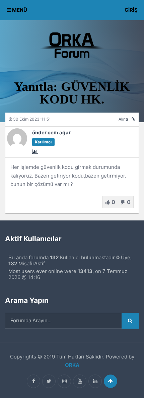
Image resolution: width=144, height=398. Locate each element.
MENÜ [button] (19, 10)
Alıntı (123, 119)
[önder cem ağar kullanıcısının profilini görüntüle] (17, 146)
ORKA (72, 365)
